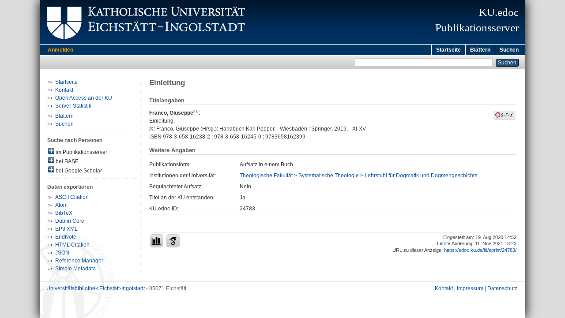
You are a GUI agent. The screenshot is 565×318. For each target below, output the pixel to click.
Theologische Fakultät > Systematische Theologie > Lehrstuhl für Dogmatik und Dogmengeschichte (359, 175)
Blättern (480, 50)
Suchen (509, 50)
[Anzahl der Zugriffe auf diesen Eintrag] (156, 240)
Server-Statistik (73, 106)
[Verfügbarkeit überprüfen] (504, 118)
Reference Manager (79, 261)
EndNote (65, 237)
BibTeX (63, 213)
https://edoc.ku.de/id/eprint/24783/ (480, 250)
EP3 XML (66, 229)
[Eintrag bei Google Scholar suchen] (173, 240)
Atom (61, 205)
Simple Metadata (75, 269)
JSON (62, 253)
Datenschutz (502, 288)
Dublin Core (69, 221)
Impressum (470, 288)
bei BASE (66, 161)
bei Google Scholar (78, 171)
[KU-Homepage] (144, 42)
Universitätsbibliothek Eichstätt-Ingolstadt (95, 288)
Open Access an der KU (83, 98)
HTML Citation (72, 245)
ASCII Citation (72, 197)
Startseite (448, 50)
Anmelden (60, 50)
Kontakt (64, 90)
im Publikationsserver (80, 152)
